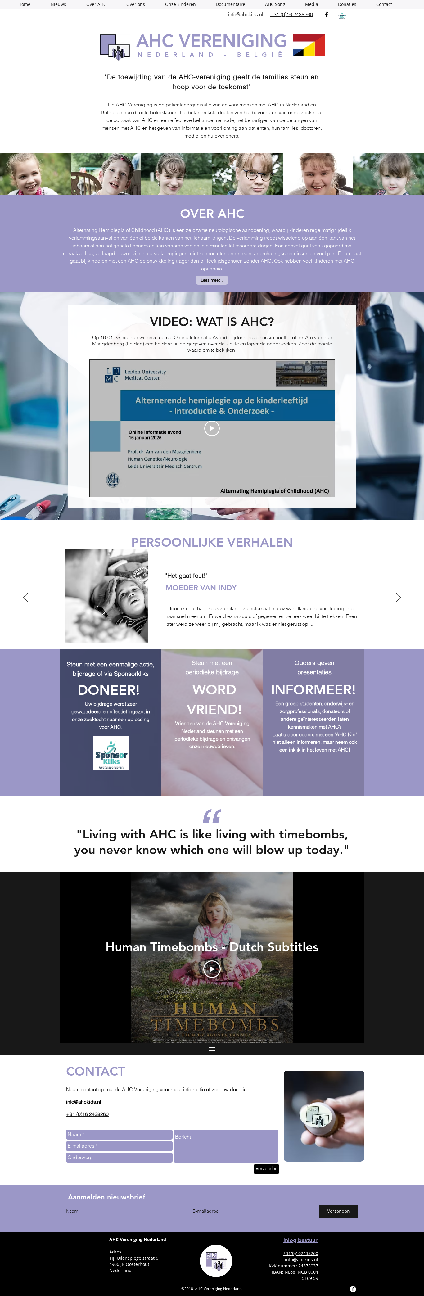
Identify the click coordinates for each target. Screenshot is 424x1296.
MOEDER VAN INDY (149, 587)
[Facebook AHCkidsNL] (353, 1289)
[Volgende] (398, 598)
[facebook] (326, 14)
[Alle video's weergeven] (212, 1049)
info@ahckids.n (301, 1259)
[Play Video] (212, 969)
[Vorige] (25, 598)
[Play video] (212, 428)
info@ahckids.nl (245, 14)
